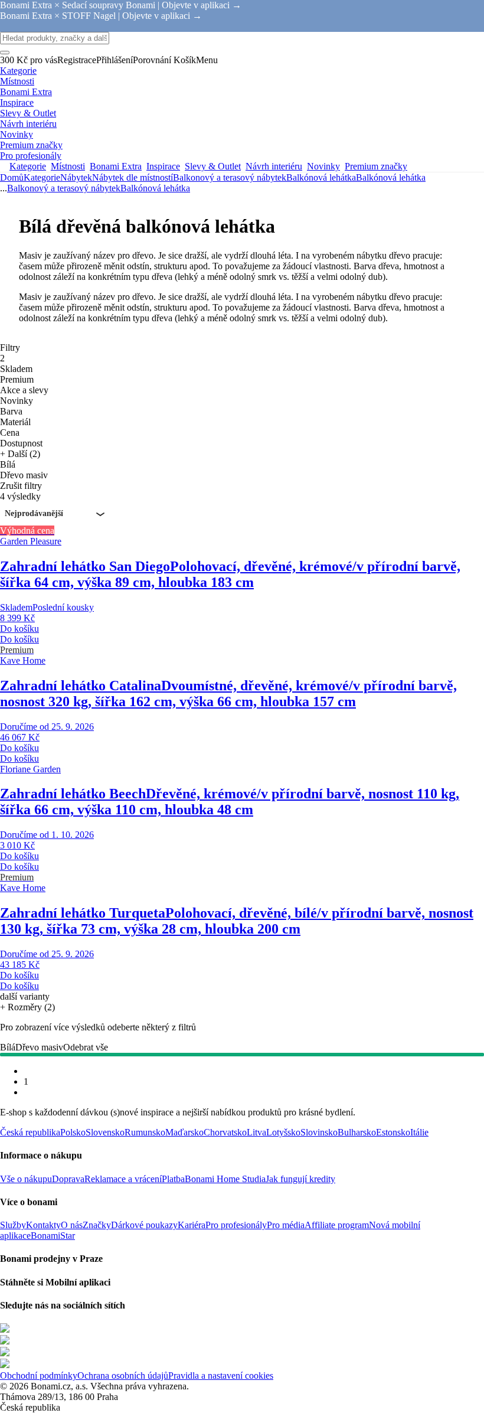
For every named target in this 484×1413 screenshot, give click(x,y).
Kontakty (43, 1225)
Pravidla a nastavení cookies (220, 1375)
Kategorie (42, 177)
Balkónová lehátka (391, 177)
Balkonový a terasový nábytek (229, 177)
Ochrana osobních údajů (122, 1375)
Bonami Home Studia (225, 1179)
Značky (97, 1225)
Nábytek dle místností (132, 177)
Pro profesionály (236, 1225)
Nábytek (76, 177)
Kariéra (191, 1225)
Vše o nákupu (26, 1179)
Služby (13, 1225)
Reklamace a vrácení (123, 1179)
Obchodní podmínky (38, 1375)
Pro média (286, 1225)
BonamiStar (53, 1236)
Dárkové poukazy (144, 1225)
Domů (12, 177)
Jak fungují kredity (300, 1179)
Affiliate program (337, 1225)
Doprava (68, 1179)
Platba (173, 1179)
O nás (72, 1225)
